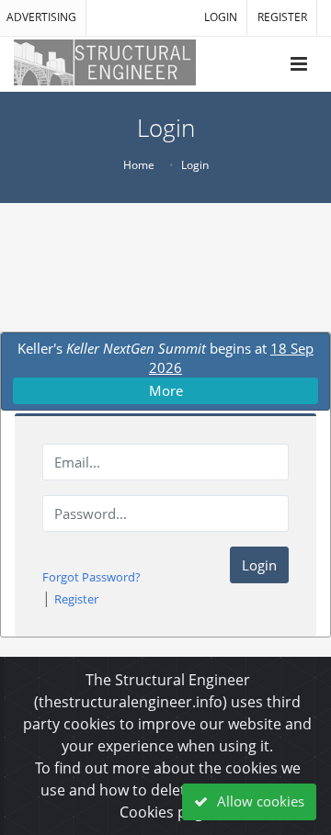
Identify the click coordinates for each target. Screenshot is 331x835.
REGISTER (282, 17)
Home (138, 165)
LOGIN (220, 17)
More (166, 390)
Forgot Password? (91, 577)
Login (259, 565)
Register (76, 599)
